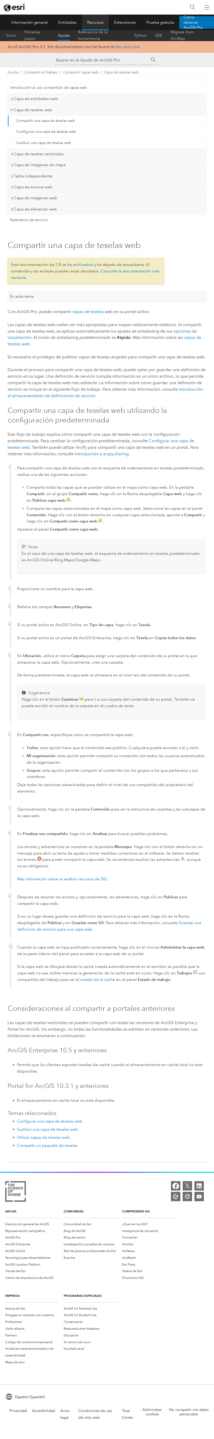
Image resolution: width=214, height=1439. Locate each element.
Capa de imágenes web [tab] (35, 198)
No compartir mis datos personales (189, 1411)
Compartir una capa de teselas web (45, 121)
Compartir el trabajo (41, 72)
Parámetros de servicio (29, 220)
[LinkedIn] (199, 1186)
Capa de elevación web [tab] (35, 209)
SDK (158, 35)
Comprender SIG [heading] (136, 1211)
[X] (187, 1186)
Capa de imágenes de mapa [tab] (40, 165)
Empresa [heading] (12, 1296)
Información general (29, 22)
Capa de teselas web (121, 72)
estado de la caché (97, 979)
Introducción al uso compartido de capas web (48, 87)
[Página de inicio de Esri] (15, 7)
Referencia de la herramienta (93, 35)
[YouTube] (199, 1196)
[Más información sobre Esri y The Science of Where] (15, 1192)
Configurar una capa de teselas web (46, 131)
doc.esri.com (127, 46)
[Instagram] (187, 1196)
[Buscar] (192, 7)
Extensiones (125, 22)
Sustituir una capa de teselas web (43, 143)
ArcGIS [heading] (10, 1211)
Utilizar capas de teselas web (43, 1137)
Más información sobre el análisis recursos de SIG (62, 879)
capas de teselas (88, 311)
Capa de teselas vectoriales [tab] (39, 154)
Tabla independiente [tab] (33, 176)
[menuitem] (32, 1224)
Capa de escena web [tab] (33, 187)
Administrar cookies (152, 1411)
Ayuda (64, 35)
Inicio (11, 35)
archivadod (83, 264)
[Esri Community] (175, 1196)
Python (140, 35)
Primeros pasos (32, 35)
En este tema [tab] (22, 296)
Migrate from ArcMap (182, 35)
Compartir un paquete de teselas (47, 1145)
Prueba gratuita (160, 22)
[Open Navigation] (206, 7)
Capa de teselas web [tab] (33, 110)
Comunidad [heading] (74, 1211)
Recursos (95, 22)
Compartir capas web (81, 72)
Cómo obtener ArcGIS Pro (193, 22)
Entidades (67, 22)
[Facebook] (175, 1186)
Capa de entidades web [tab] (36, 98)
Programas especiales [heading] (83, 1296)
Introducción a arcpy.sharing (102, 453)
